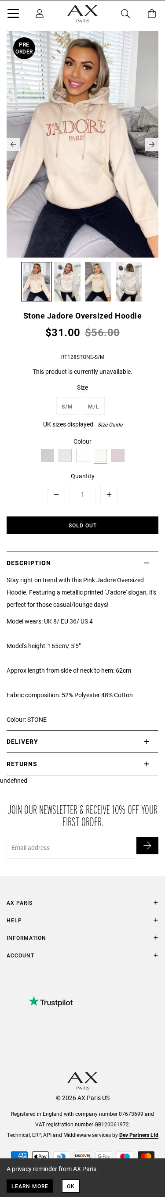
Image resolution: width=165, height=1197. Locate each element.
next (151, 144)
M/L (93, 406)
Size (82, 387)
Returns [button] (22, 764)
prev (13, 144)
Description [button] (29, 563)
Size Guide (110, 424)
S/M (67, 406)
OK (71, 1186)
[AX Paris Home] (82, 13)
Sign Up (147, 845)
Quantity (83, 476)
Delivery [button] (22, 741)
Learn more (29, 1186)
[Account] (39, 13)
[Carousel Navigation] (82, 144)
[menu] (13, 15)
